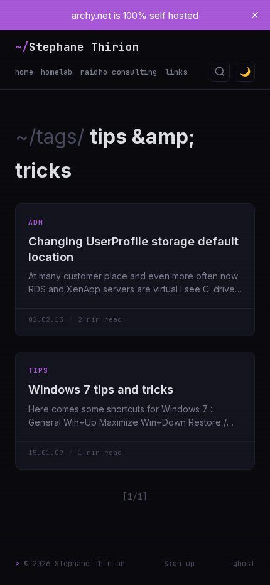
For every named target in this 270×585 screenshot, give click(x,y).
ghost (244, 564)
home (24, 72)
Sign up (179, 564)
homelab (57, 72)
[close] (255, 15)
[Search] (220, 72)
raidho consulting (119, 72)
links (176, 72)
